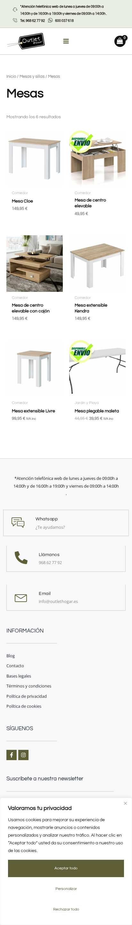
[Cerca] (125, 803)
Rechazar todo (66, 909)
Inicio (11, 76)
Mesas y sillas (32, 76)
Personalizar (66, 889)
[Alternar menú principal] (66, 41)
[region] (66, 861)
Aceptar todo (66, 868)
